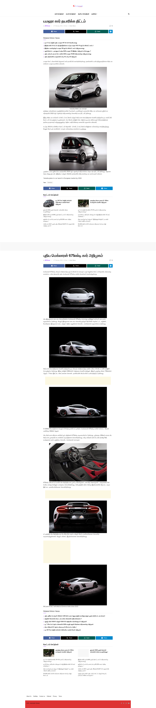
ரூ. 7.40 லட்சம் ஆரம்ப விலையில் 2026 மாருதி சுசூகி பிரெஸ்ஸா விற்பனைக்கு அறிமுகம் (69, 624)
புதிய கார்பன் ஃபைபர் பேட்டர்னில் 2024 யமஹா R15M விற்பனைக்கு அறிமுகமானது (68, 54)
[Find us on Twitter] (123, 703)
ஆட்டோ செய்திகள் (83, 14)
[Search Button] (128, 14)
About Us (29, 696)
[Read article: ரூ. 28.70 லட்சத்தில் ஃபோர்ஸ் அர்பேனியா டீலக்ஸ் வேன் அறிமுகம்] (48, 203)
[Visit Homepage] (78, 6)
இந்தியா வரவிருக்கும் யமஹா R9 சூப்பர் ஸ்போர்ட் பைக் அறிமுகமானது (64, 48)
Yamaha (50, 182)
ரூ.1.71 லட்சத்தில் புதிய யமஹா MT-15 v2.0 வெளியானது (61, 42)
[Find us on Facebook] (121, 703)
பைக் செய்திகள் (71, 14)
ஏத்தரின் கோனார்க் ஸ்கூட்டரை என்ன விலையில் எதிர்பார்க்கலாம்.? (63, 618)
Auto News (73, 26)
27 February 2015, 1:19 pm (60, 260)
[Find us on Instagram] (126, 703)
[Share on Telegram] (111, 31)
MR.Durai (47, 26)
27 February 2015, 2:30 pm (60, 26)
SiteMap (35, 696)
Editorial (49, 696)
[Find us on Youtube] (128, 703)
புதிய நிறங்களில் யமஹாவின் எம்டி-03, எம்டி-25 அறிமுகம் (61, 56)
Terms (60, 696)
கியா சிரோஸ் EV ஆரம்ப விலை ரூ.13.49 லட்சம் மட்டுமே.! (61, 627)
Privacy (55, 696)
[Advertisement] (78, 234)
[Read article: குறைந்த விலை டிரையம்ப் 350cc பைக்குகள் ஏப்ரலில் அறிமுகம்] (83, 203)
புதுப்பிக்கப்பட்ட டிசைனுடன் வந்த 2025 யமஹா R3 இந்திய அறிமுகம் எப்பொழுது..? (68, 51)
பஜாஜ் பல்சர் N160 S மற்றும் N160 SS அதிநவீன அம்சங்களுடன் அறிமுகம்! (66, 621)
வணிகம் (94, 14)
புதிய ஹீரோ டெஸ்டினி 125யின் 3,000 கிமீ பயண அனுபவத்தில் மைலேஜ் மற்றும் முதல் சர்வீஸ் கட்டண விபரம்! (75, 616)
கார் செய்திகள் (59, 14)
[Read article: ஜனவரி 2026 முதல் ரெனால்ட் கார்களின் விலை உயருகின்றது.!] (83, 653)
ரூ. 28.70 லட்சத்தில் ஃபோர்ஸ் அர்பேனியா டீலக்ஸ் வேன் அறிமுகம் (64, 202)
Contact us (42, 696)
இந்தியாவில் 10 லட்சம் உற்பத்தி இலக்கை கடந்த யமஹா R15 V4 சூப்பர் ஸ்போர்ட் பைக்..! (69, 45)
